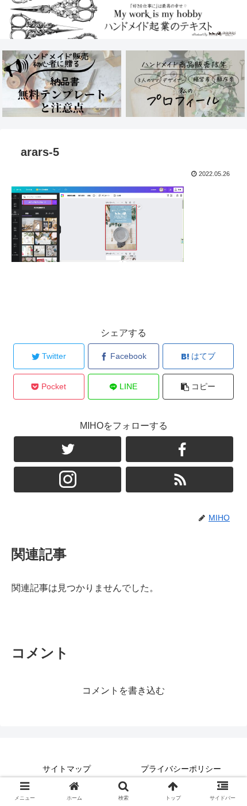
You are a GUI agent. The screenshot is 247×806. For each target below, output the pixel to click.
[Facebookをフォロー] (179, 449)
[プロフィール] (185, 83)
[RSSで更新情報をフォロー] (179, 479)
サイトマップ (67, 768)
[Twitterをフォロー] (67, 449)
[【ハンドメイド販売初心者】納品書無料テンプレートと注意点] (61, 83)
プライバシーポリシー (181, 768)
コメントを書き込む (123, 690)
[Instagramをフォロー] (67, 479)
